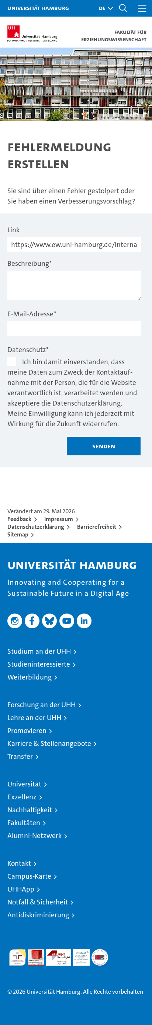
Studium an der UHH (39, 651)
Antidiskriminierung (38, 915)
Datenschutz (28, 349)
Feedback (19, 519)
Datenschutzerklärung (86, 403)
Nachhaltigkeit (29, 809)
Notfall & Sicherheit (37, 902)
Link (13, 229)
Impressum (58, 519)
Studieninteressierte (38, 664)
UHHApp (20, 889)
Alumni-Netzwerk (34, 835)
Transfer (20, 756)
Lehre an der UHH (34, 717)
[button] (104, 8)
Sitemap (17, 534)
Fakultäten (23, 822)
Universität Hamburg (38, 8)
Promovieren (26, 730)
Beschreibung (29, 263)
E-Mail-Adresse (31, 314)
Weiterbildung (29, 677)
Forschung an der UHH (41, 704)
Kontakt (19, 863)
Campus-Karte (29, 876)
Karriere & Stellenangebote (49, 743)
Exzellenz (22, 797)
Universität (24, 784)
